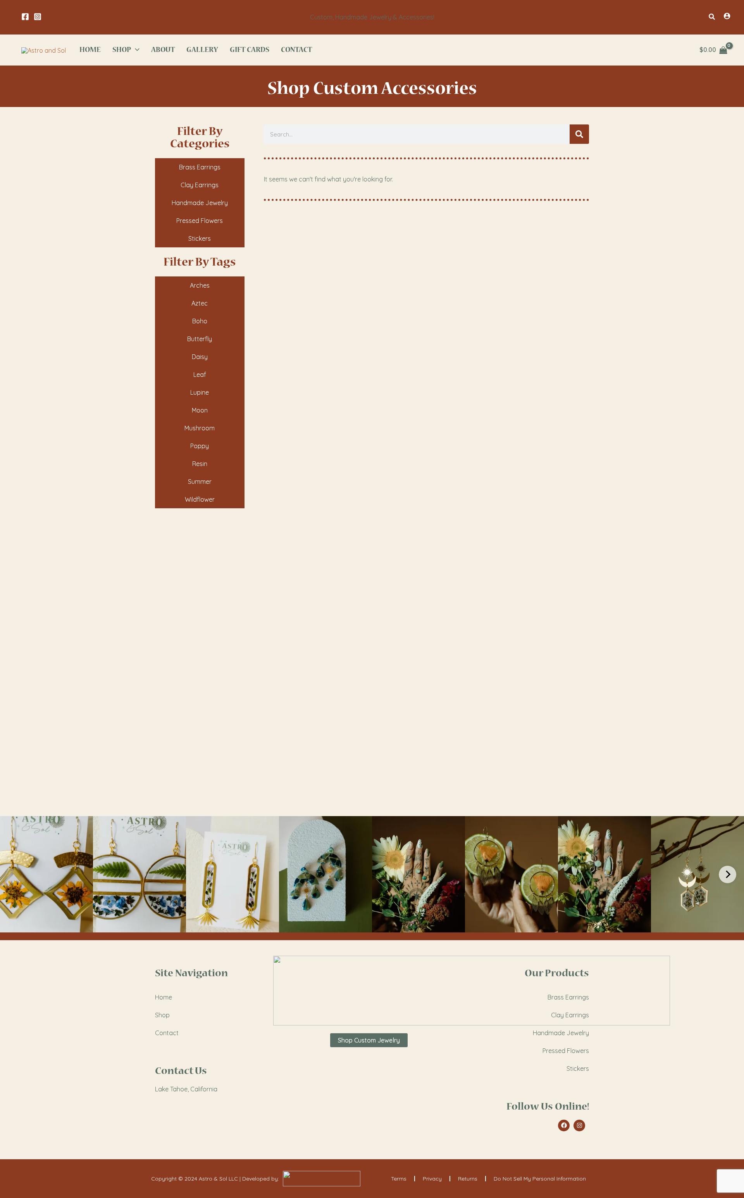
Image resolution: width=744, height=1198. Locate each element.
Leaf (199, 374)
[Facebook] (25, 17)
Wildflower (200, 499)
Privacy (432, 1178)
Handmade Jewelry (200, 203)
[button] (712, 17)
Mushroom (199, 428)
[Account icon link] (726, 15)
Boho (199, 321)
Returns (467, 1178)
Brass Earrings (199, 167)
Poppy (199, 446)
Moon (200, 410)
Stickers (199, 238)
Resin (199, 464)
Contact (167, 1033)
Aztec (199, 303)
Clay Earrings (200, 185)
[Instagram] (37, 17)
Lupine (199, 392)
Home (163, 997)
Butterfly (199, 339)
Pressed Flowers (199, 220)
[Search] (579, 134)
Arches (200, 285)
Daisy (200, 357)
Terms (398, 1178)
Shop (162, 1015)
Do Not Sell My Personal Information (540, 1178)
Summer (200, 481)
